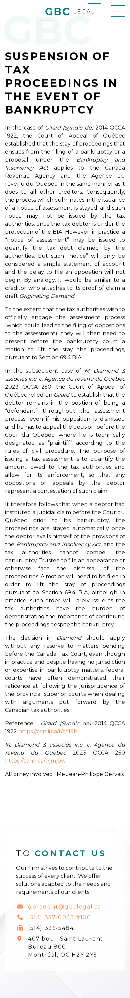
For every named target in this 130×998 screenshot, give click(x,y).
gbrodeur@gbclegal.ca (64, 907)
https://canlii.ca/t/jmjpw (35, 761)
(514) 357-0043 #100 (59, 917)
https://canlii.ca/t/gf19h (47, 731)
